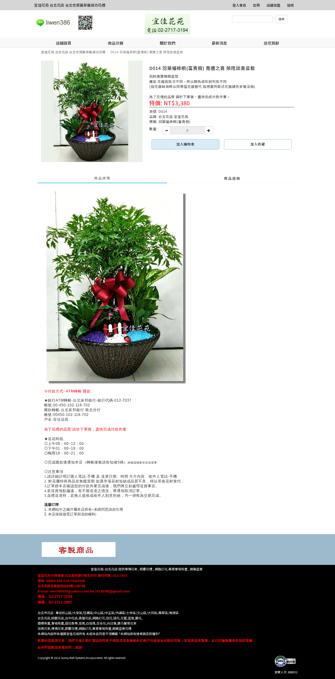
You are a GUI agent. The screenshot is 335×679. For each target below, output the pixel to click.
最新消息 (219, 43)
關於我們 (167, 43)
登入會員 (239, 5)
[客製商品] (79, 549)
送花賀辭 (271, 43)
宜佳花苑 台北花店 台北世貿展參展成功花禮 (69, 5)
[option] (91, 111)
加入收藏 (257, 144)
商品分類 (115, 43)
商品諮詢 (232, 178)
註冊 (256, 5)
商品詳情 (102, 178)
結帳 (290, 5)
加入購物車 (185, 144)
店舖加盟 (273, 5)
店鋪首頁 (63, 43)
